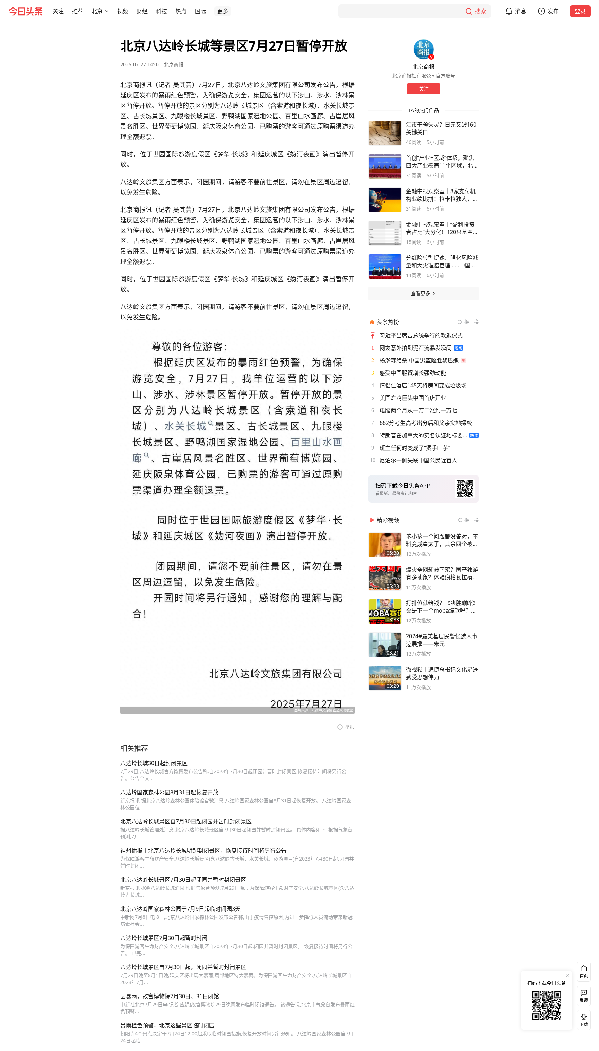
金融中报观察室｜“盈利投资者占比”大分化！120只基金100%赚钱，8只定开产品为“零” (440, 228)
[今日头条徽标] (25, 11)
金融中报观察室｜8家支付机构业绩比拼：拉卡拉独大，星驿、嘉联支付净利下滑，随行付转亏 (442, 195)
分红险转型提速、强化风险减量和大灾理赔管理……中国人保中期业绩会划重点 (442, 261)
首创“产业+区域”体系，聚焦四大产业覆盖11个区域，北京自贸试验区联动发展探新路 (442, 161)
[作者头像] (423, 49)
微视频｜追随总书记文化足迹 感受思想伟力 (442, 673)
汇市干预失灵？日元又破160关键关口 (441, 128)
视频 (122, 11)
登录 (580, 11)
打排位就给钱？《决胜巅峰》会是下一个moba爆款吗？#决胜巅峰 (442, 606)
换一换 (471, 321)
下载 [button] (582, 1018)
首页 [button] (584, 976)
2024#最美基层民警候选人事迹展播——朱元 (441, 640)
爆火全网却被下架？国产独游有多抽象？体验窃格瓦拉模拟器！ (442, 573)
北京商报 (173, 64)
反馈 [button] (584, 1000)
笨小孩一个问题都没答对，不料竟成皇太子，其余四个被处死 (442, 540)
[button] (58, 11)
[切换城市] (107, 11)
